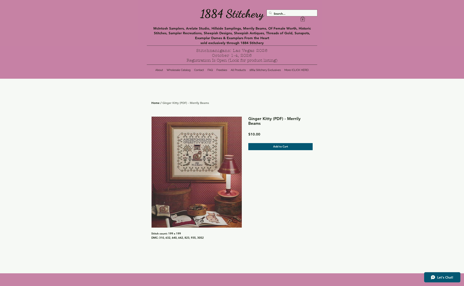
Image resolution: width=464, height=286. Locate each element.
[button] (303, 19)
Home (155, 103)
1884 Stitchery (232, 13)
